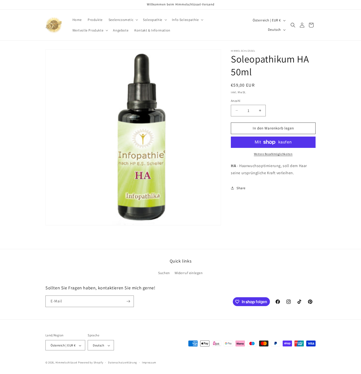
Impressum (149, 362)
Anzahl (235, 101)
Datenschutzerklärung (122, 362)
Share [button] (241, 188)
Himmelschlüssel (67, 362)
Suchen (164, 273)
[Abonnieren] (128, 301)
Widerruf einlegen (189, 273)
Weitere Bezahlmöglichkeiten (273, 154)
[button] (123, 20)
